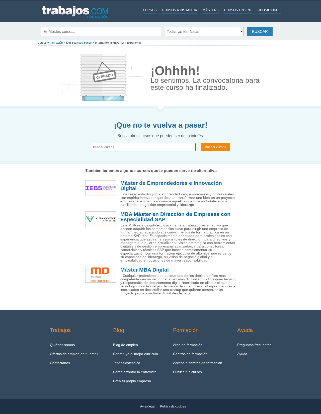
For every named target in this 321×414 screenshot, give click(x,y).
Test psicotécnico (126, 363)
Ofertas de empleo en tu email (74, 354)
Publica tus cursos (187, 372)
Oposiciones (269, 10)
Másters (211, 10)
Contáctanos (60, 363)
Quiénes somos (62, 345)
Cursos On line (238, 10)
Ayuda (242, 354)
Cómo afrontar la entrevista (134, 372)
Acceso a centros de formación (197, 363)
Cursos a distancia (179, 10)
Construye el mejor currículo (135, 354)
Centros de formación (190, 354)
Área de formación (187, 345)
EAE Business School (79, 42)
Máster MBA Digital (144, 270)
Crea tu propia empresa (132, 381)
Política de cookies (173, 406)
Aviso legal (147, 406)
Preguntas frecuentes (254, 345)
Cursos (150, 10)
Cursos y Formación (50, 42)
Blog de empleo (125, 345)
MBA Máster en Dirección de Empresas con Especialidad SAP (175, 216)
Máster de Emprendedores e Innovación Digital (171, 185)
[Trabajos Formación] (75, 21)
